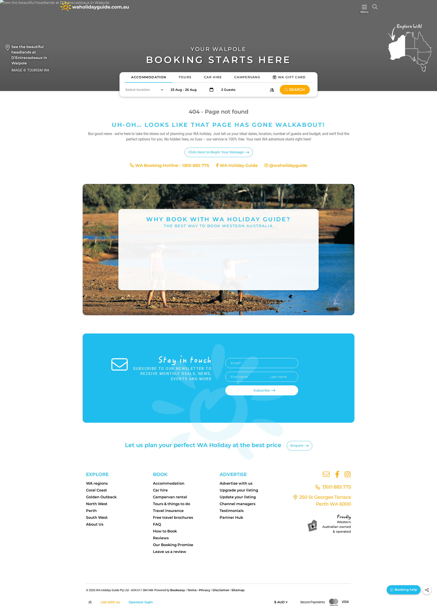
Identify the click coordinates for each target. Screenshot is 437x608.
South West (97, 517)
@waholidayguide (287, 165)
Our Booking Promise (173, 545)
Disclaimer (221, 590)
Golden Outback (101, 497)
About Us (94, 524)
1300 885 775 (336, 487)
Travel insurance (168, 511)
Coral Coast (96, 490)
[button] (144, 89)
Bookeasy (177, 590)
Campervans (247, 77)
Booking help (405, 590)
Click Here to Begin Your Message (216, 152)
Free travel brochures (173, 517)
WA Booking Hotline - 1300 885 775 (171, 165)
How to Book (165, 531)
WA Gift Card (292, 77)
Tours (185, 77)
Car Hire (213, 77)
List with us (110, 602)
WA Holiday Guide (238, 165)
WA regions (97, 483)
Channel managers (237, 504)
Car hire (160, 490)
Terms (192, 590)
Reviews (161, 538)
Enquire (296, 445)
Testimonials (232, 511)
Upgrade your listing (239, 490)
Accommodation (148, 77)
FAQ (157, 524)
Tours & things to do (171, 504)
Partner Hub (231, 517)
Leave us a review (169, 551)
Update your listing (238, 497)
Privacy (204, 590)
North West (96, 504)
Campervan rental (170, 497)
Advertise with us (236, 483)
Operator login (141, 602)
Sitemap (237, 590)
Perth (91, 511)
